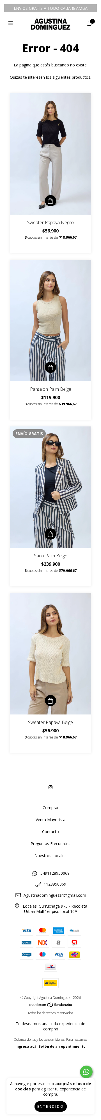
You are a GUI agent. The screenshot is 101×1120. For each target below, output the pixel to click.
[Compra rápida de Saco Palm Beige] (50, 533)
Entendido (50, 1106)
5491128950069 (55, 873)
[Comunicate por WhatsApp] (86, 1072)
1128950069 (55, 884)
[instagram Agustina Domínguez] (50, 787)
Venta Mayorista (50, 819)
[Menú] (12, 22)
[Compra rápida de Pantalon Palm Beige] (50, 367)
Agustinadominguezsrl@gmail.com (55, 895)
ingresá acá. (26, 1046)
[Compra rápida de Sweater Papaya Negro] (50, 200)
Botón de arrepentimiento (62, 1046)
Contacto (50, 831)
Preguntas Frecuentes (50, 843)
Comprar (51, 807)
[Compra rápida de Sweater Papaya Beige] (50, 700)
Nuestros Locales (50, 855)
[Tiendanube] (50, 1006)
